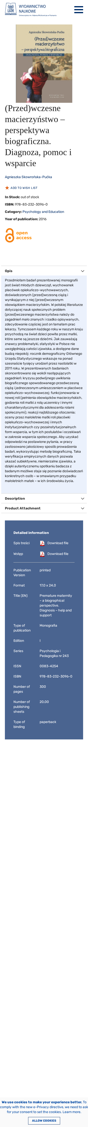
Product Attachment (23, 508)
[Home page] (30, 9)
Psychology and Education (43, 212)
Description (15, 498)
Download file (57, 543)
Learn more (71, 1112)
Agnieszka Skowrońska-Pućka (28, 177)
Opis (8, 271)
